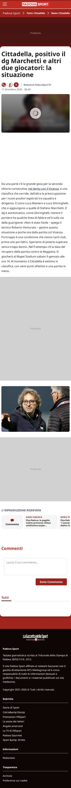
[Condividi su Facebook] (10, 84)
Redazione (9, 757)
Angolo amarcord (13, 726)
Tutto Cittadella (36, 13)
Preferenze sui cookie (15, 780)
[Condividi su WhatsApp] (3, 84)
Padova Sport (11, 13)
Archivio (7, 775)
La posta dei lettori (13, 721)
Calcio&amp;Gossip (14, 712)
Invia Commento (51, 582)
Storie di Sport (11, 707)
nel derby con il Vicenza (43, 189)
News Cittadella (60, 13)
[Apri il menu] (5, 4)
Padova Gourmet (12, 735)
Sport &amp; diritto (14, 739)
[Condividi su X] (16, 84)
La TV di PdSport (12, 730)
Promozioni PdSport (14, 716)
